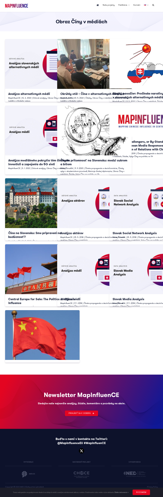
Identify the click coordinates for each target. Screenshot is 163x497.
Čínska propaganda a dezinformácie (101, 168)
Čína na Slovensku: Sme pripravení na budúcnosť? (34, 235)
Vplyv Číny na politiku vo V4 (87, 174)
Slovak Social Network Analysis (135, 233)
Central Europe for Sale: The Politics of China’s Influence (41, 301)
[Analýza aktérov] (94, 203)
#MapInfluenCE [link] (95, 443)
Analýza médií (70, 299)
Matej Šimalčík (66, 168)
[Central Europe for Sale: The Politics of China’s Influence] (42, 269)
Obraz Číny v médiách (102, 98)
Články (88, 98)
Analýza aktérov (71, 233)
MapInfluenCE (14, 98)
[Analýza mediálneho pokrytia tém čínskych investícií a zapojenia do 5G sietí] (42, 130)
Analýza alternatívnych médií (29, 94)
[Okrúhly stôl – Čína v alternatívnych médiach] (94, 64)
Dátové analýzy (40, 98)
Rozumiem (141, 492)
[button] (153, 5)
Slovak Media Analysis (128, 299)
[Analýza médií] (94, 269)
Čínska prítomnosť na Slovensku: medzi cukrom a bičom (93, 162)
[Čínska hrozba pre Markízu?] (42, 335)
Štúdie (160, 101)
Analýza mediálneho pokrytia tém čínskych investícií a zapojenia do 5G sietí (38, 162)
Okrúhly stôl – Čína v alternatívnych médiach (92, 94)
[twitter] (81, 451)
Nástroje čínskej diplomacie (100, 171)
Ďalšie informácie (121, 492)
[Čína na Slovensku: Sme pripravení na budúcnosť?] (42, 203)
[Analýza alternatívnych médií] (42, 64)
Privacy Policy (152, 487)
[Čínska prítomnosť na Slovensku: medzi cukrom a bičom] (94, 130)
